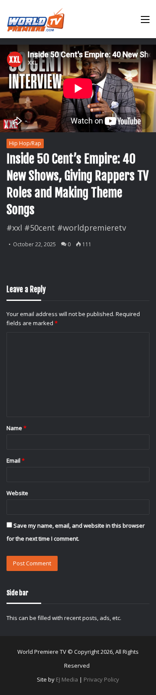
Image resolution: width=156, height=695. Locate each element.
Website (17, 493)
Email (15, 460)
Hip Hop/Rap (25, 143)
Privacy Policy (101, 679)
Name (16, 428)
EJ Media (67, 679)
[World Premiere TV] (35, 19)
